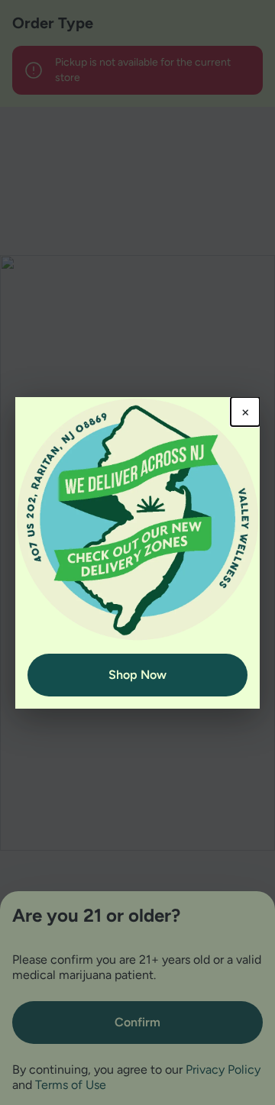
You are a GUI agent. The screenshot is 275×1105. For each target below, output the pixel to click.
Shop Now (137, 674)
